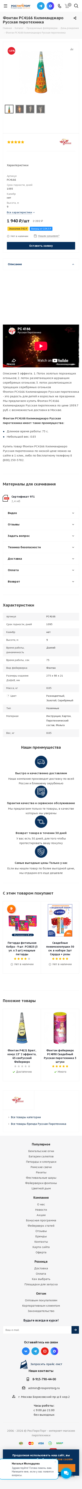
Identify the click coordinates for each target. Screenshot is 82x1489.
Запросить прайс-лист (46, 1364)
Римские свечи (41, 1167)
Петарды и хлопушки (41, 1161)
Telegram (41, 6)
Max (50, 6)
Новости (41, 1209)
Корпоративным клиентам (41, 1305)
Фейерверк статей (41, 1225)
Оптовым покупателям (41, 1300)
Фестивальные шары (41, 1177)
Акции (41, 1215)
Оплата (41, 1273)
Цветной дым (41, 1188)
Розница (41, 1261)
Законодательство (41, 1311)
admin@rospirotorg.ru (44, 1388)
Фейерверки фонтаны (41, 1183)
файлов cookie (62, 1459)
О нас (41, 1204)
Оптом (41, 1293)
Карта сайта (41, 1247)
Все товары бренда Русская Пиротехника (38, 1124)
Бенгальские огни (41, 1151)
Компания (41, 1197)
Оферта (41, 1252)
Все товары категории (26, 1117)
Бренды (41, 1236)
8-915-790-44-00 (44, 1379)
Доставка (41, 1268)
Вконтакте (26, 1351)
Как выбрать (41, 1279)
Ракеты (41, 1172)
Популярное (41, 1144)
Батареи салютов (41, 1156)
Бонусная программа (41, 1220)
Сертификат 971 (23, 496)
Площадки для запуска (41, 1284)
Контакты (41, 1241)
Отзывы (41, 1231)
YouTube (45, 1351)
